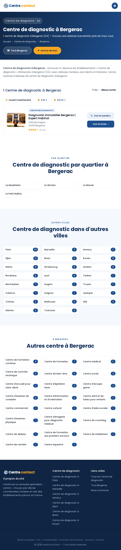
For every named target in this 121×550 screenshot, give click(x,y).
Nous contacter (100, 490)
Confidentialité (49, 539)
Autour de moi (49, 50)
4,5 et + (61, 100)
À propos (89, 539)
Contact (100, 539)
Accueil (7, 41)
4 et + (44, 100)
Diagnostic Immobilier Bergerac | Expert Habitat (52, 116)
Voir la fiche (100, 124)
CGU (38, 539)
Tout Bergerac (19, 50)
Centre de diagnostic (25, 41)
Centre (22, 5)
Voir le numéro (102, 115)
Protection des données (71, 539)
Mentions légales (26, 539)
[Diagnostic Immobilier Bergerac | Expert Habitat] (16, 120)
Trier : (96, 89)
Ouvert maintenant (20, 100)
